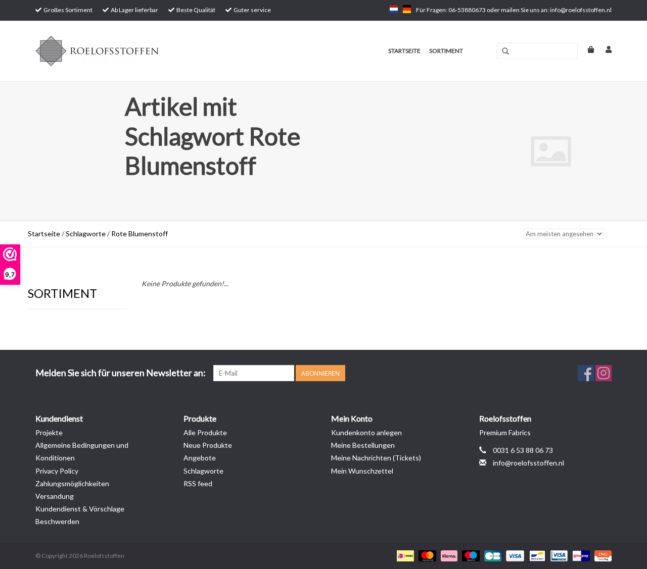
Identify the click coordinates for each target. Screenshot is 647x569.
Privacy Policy (56, 471)
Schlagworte (86, 233)
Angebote (199, 457)
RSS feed (197, 483)
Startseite (404, 51)
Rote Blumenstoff (139, 233)
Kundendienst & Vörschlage (79, 508)
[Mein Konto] (603, 49)
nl (394, 9)
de (407, 9)
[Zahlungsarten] (404, 555)
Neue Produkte (207, 445)
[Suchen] (505, 51)
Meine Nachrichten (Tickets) (376, 457)
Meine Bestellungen (363, 445)
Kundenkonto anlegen (366, 432)
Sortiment (446, 51)
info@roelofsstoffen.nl (528, 462)
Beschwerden (57, 521)
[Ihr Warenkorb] (586, 49)
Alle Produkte (205, 432)
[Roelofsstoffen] (137, 51)
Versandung (54, 496)
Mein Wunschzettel (362, 471)
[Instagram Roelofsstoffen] (603, 373)
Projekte (49, 432)
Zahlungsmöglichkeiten (72, 483)
